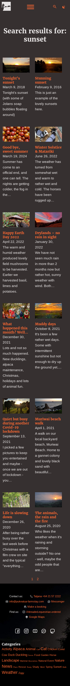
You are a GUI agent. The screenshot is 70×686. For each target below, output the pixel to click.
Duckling (21, 655)
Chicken (52, 649)
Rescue (22, 667)
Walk (64, 667)
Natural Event (46, 660)
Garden (45, 655)
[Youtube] (35, 631)
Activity (7, 649)
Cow (4, 654)
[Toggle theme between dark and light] (63, 7)
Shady (35, 667)
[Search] (54, 6)
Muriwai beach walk (48, 421)
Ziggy (21, 673)
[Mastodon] (52, 631)
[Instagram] (26, 631)
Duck (11, 654)
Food (37, 655)
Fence (30, 655)
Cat (44, 649)
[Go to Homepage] (6, 7)
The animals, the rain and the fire (46, 517)
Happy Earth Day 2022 (13, 235)
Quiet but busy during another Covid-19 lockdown (16, 425)
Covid (61, 649)
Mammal (23, 661)
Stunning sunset (43, 80)
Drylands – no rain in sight (47, 235)
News (7, 666)
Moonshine (33, 661)
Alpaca (19, 649)
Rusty (29, 667)
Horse (53, 655)
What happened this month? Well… (15, 328)
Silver (42, 667)
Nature (59, 660)
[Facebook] (17, 631)
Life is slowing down (15, 515)
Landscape (10, 660)
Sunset (57, 666)
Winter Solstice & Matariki (48, 149)
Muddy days (45, 324)
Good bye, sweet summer (15, 149)
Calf (38, 649)
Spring (49, 667)
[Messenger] (43, 631)
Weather (10, 672)
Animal (31, 649)
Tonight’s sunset (11, 80)
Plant (15, 667)
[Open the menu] (30, 7)
